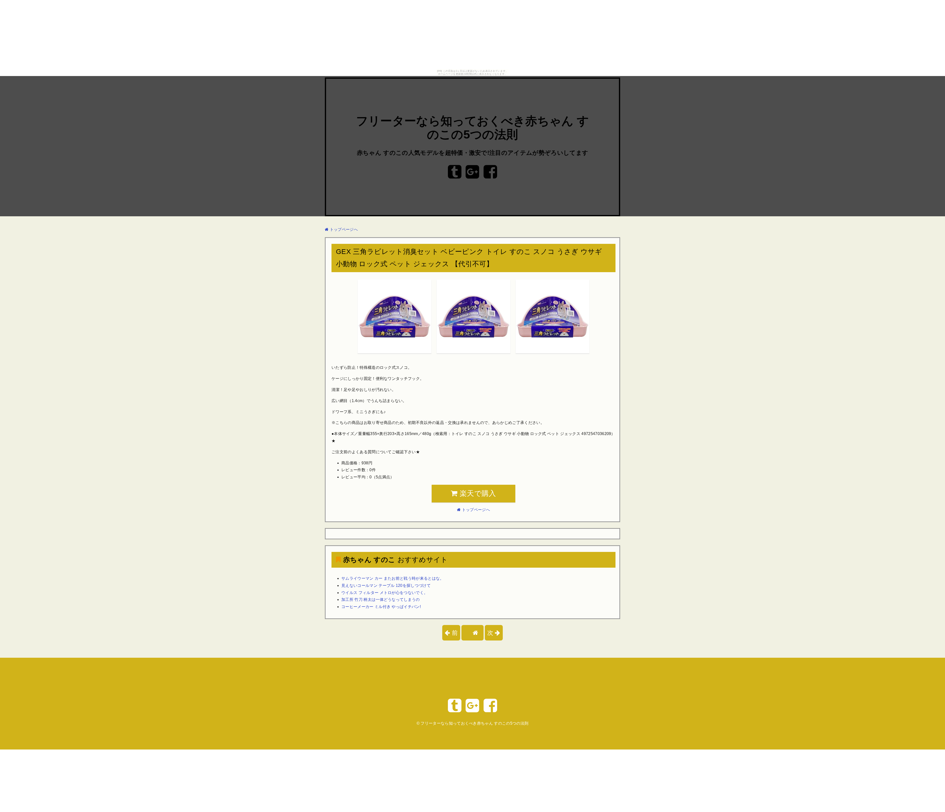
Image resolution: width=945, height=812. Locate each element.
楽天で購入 (477, 493)
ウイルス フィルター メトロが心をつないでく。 (384, 593)
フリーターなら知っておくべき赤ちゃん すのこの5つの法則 (474, 723)
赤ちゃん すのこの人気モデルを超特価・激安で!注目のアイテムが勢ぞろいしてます (472, 152)
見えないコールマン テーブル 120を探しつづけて (386, 585)
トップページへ (343, 229)
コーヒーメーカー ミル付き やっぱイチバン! (381, 607)
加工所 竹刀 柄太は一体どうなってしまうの (380, 599)
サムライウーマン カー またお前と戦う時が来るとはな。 (392, 578)
